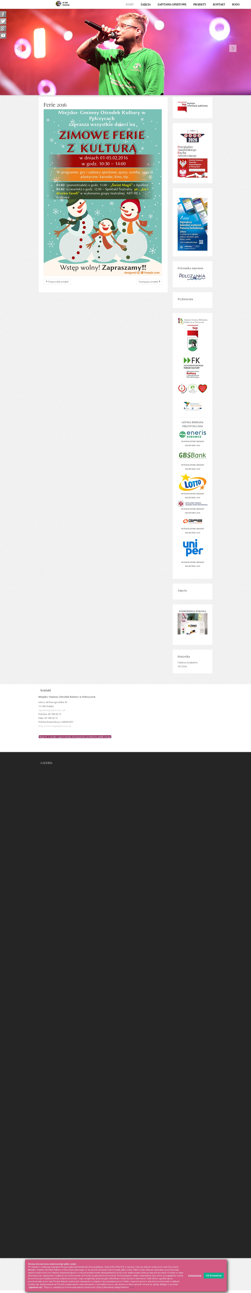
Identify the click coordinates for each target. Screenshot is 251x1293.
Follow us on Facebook (3, 14)
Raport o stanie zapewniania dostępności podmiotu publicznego (75, 736)
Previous (18, 48)
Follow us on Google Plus (3, 28)
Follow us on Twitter (3, 21)
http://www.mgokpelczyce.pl (54, 725)
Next (232, 48)
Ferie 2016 (55, 104)
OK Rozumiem (214, 1275)
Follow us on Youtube (3, 35)
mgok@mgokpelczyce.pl (51, 710)
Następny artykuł (148, 281)
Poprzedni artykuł (58, 281)
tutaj (131, 1287)
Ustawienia (194, 1275)
